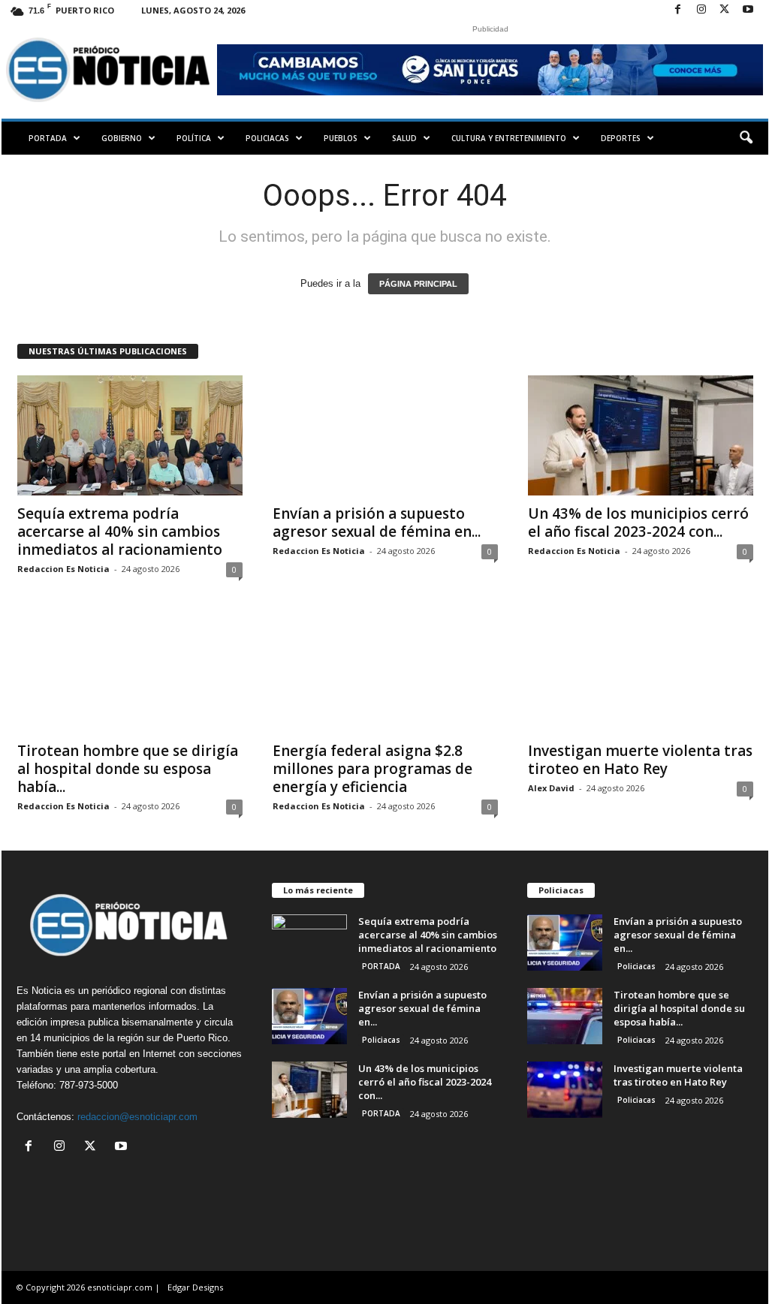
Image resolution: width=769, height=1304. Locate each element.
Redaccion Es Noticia (63, 568)
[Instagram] (701, 10)
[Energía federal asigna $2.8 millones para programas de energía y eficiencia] (385, 673)
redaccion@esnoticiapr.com (137, 1116)
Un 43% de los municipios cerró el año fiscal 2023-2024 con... (638, 522)
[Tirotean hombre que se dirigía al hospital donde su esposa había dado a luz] (130, 673)
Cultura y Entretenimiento (508, 138)
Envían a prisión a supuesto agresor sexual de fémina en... (377, 522)
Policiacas (267, 138)
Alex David (551, 788)
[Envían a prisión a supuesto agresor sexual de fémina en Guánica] (385, 435)
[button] (745, 138)
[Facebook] (678, 10)
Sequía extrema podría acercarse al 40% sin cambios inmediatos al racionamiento (119, 531)
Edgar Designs (195, 1287)
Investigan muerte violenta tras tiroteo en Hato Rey (640, 759)
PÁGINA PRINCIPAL (418, 283)
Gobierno (121, 138)
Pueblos (340, 138)
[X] (725, 10)
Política (193, 138)
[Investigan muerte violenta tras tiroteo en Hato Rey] (640, 673)
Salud (404, 138)
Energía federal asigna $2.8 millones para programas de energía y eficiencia (372, 769)
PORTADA (48, 138)
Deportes (621, 138)
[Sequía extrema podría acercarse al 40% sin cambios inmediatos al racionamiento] (130, 435)
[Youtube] (748, 10)
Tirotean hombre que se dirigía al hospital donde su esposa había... (127, 769)
